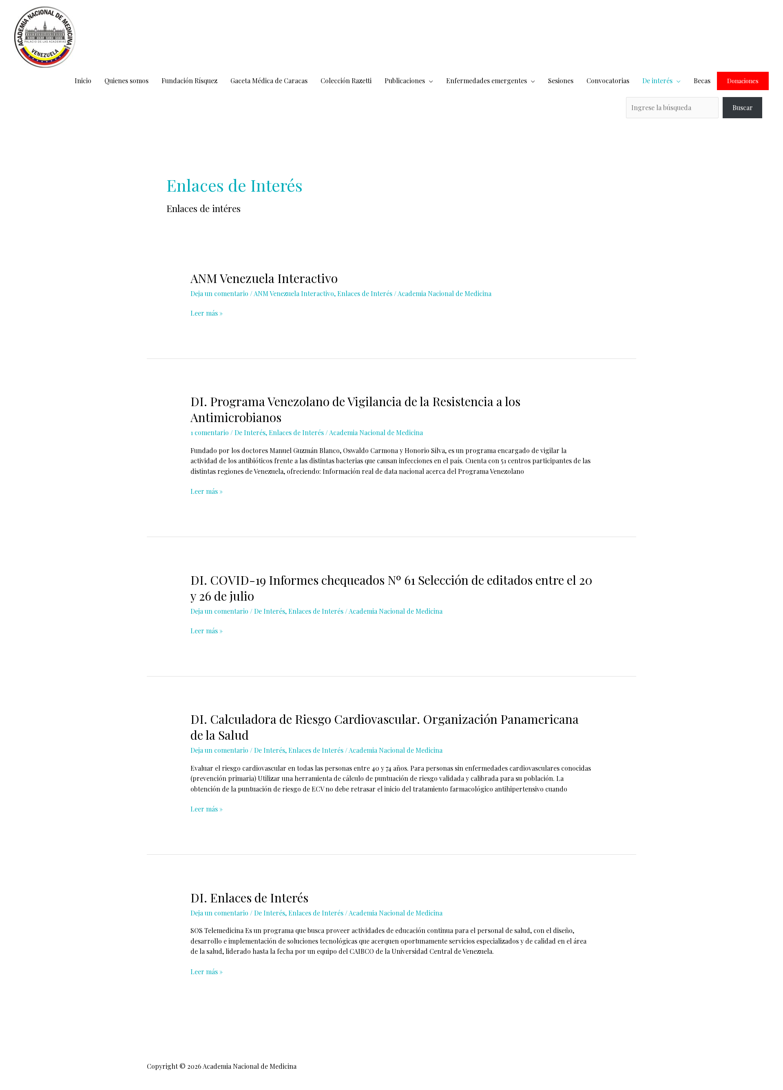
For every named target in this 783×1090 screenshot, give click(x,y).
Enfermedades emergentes (486, 80)
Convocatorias (607, 80)
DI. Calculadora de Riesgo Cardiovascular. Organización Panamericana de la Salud (384, 727)
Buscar (742, 107)
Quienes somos (126, 80)
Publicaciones (405, 80)
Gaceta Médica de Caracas (268, 80)
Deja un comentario (219, 293)
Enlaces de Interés (364, 293)
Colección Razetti (346, 80)
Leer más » (206, 312)
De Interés (249, 432)
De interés (657, 80)
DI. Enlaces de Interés (249, 897)
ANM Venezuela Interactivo (264, 278)
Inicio (83, 80)
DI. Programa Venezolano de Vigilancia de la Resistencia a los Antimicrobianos (355, 409)
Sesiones (560, 80)
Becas (702, 80)
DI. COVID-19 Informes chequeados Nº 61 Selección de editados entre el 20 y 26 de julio (391, 588)
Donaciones (743, 81)
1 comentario (209, 432)
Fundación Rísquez (189, 80)
